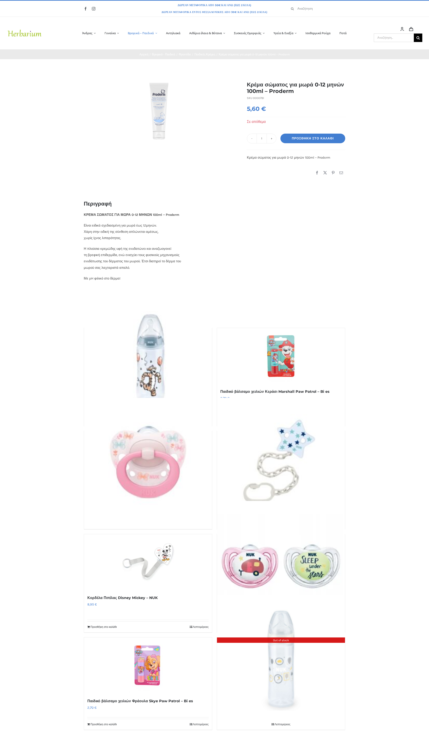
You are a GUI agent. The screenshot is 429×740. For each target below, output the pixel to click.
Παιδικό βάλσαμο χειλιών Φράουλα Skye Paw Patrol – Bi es (140, 701)
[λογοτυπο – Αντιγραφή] (24, 23)
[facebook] (85, 9)
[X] (325, 173)
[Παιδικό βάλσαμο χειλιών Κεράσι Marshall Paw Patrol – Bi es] (281, 356)
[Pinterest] (333, 173)
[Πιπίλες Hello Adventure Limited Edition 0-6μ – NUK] (281, 565)
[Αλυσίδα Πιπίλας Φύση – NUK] (281, 462)
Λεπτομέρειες (201, 627)
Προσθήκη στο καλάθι (313, 138)
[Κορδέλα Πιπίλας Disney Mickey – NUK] (148, 562)
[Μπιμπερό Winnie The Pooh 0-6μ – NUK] (148, 359)
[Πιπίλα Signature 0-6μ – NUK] (148, 462)
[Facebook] (317, 173)
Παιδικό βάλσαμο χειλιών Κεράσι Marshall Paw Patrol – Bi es (275, 391)
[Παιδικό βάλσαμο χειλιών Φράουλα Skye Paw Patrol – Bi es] (148, 665)
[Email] (341, 173)
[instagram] (93, 9)
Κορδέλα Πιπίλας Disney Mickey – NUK (122, 598)
